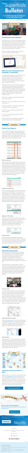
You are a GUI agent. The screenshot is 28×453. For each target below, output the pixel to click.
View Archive (6, 421)
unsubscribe (5, 448)
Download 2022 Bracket (14, 388)
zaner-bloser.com (14, 435)
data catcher (10, 320)
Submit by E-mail (14, 412)
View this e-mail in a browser (5, 445)
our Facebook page (9, 376)
